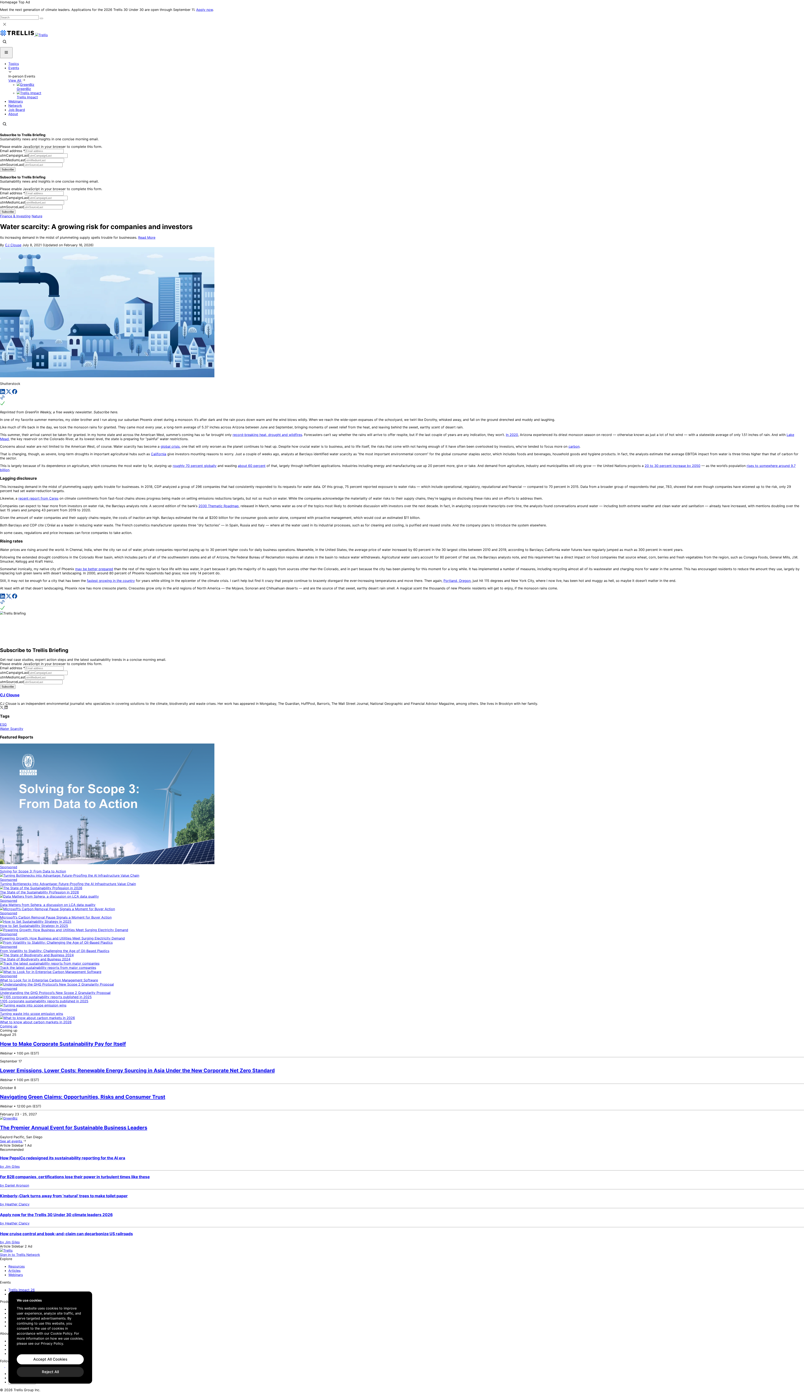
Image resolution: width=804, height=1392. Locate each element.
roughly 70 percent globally (194, 466)
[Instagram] (7, 1366)
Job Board (16, 110)
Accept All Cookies (50, 1359)
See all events (11, 1141)
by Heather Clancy (15, 1204)
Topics (13, 64)
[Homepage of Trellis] (6, 1250)
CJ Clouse (13, 245)
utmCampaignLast (14, 155)
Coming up (8, 1026)
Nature (37, 216)
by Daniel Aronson (14, 1185)
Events (13, 68)
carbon (574, 446)
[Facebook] (14, 393)
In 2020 (512, 435)
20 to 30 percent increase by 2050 (672, 466)
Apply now (204, 10)
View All (15, 80)
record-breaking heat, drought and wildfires (267, 435)
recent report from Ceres (38, 498)
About (13, 114)
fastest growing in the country (111, 581)
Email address (12, 151)
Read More (146, 237)
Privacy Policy (52, 1343)
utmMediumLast (12, 160)
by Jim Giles (10, 1166)
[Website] (402, 401)
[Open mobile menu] (6, 52)
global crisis (170, 446)
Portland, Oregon (457, 581)
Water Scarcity (11, 729)
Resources (16, 1266)
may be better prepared (94, 569)
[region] (50, 1337)
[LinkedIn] (3, 393)
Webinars (15, 101)
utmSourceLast (12, 164)
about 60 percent (251, 466)
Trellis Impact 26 (21, 1290)
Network (15, 105)
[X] (9, 393)
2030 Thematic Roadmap (218, 506)
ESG (3, 724)
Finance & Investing (15, 216)
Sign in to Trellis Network (20, 1255)
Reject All (50, 1372)
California (158, 454)
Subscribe (8, 169)
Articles (14, 1270)
